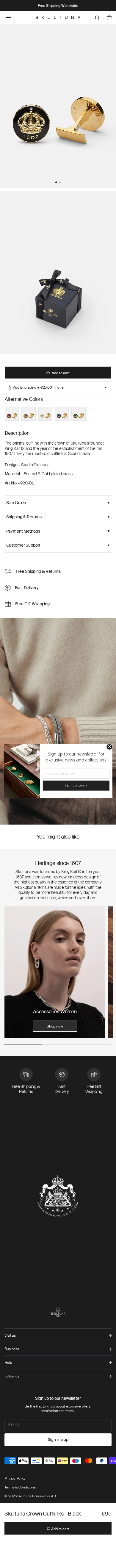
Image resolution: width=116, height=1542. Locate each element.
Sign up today (76, 785)
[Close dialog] (109, 747)
